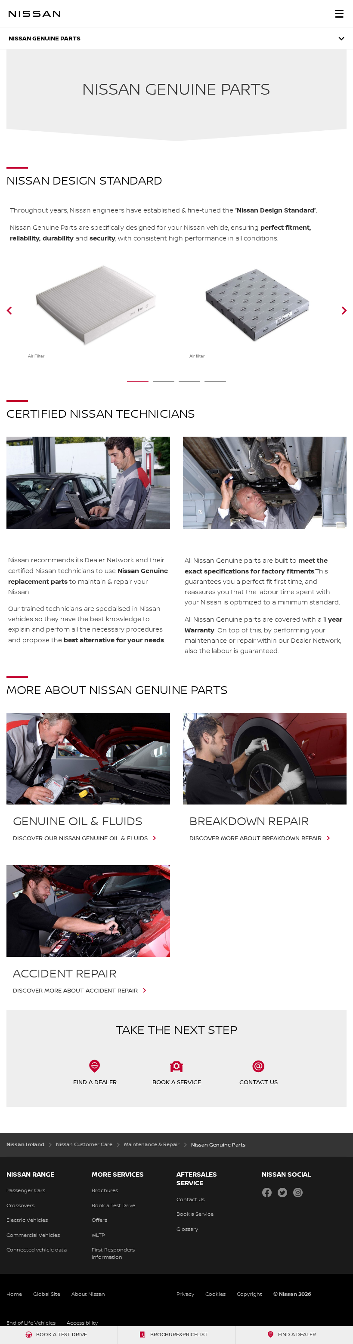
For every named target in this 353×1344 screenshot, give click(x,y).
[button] (339, 13)
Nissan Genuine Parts (45, 38)
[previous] (20, 310)
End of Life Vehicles (31, 1323)
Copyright (249, 1294)
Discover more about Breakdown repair (255, 838)
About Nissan (88, 1294)
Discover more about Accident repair (75, 990)
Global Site (46, 1294)
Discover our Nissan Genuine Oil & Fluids (80, 838)
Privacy (185, 1294)
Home (14, 1294)
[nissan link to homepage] (34, 13)
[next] (333, 310)
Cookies (215, 1294)
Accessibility (82, 1323)
